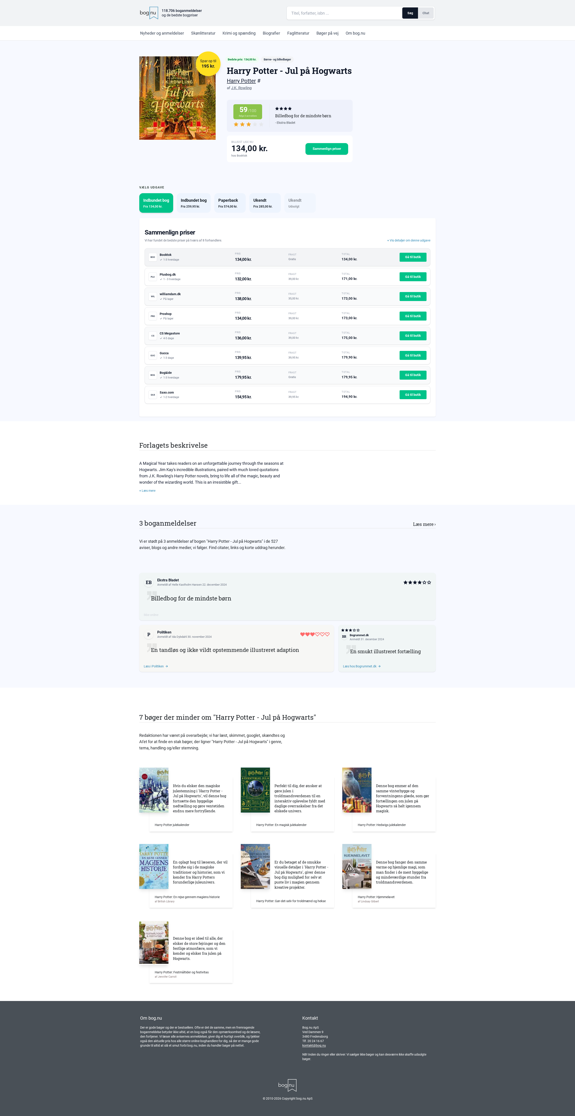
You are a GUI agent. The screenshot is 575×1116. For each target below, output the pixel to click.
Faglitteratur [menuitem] (298, 33)
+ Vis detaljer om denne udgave (408, 240)
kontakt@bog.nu (314, 1045)
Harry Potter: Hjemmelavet (376, 897)
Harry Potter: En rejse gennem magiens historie (187, 897)
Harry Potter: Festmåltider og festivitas (182, 972)
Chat (425, 13)
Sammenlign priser (327, 149)
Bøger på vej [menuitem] (327, 33)
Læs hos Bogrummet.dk (359, 666)
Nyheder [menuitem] (162, 33)
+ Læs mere (147, 490)
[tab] (156, 203)
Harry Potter (241, 81)
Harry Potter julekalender (172, 825)
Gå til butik (413, 257)
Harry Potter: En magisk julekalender (281, 825)
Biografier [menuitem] (271, 33)
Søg (410, 13)
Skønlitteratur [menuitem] (203, 33)
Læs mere (424, 524)
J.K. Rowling (241, 88)
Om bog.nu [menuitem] (355, 33)
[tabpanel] (287, 317)
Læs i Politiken (154, 666)
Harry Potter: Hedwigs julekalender (382, 825)
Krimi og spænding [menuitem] (239, 33)
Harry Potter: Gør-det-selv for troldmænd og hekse (291, 901)
